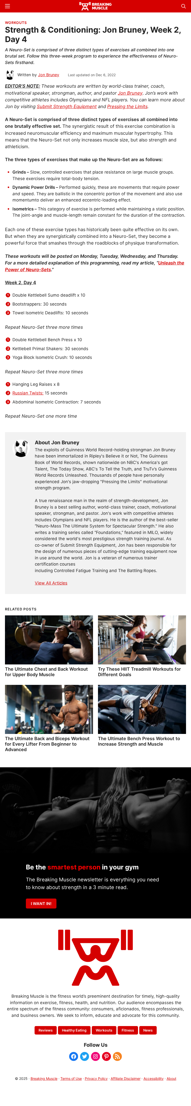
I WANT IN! (41, 903)
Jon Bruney (130, 93)
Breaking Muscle (44, 1078)
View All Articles (51, 583)
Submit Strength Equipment (67, 106)
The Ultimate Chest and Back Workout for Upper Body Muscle (46, 671)
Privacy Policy (96, 1078)
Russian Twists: (28, 392)
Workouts (16, 22)
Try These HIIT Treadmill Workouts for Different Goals (139, 671)
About (171, 1078)
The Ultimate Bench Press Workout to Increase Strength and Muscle (139, 741)
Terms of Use (71, 1078)
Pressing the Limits (127, 106)
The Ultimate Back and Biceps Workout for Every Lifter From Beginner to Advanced (47, 744)
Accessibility (153, 1078)
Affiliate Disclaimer (126, 1078)
